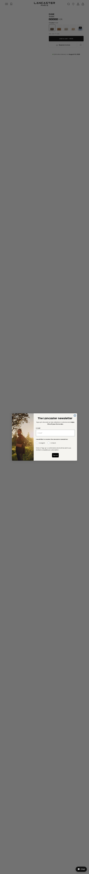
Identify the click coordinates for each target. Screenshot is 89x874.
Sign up (55, 455)
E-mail (38, 428)
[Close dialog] (75, 415)
